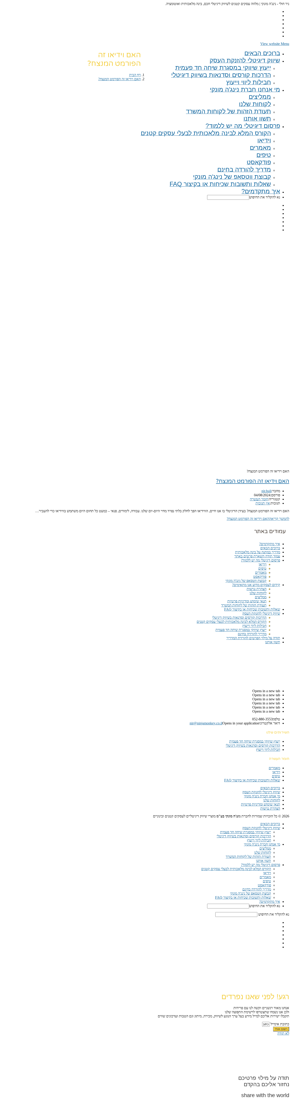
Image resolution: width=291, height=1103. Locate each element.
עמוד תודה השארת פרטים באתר (257, 556)
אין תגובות (263, 503)
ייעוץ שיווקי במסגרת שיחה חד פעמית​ (241, 630)
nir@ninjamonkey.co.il (206, 723)
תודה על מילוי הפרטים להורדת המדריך (253, 638)
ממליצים (260, 597)
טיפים (262, 568)
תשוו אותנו (272, 642)
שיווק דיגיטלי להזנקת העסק (261, 613)
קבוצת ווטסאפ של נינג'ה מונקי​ (246, 581)
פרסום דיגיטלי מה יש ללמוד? (260, 560)
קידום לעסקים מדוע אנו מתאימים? (256, 585)
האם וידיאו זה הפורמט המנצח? (252, 481)
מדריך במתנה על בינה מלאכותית (257, 552)
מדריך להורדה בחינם (252, 634)
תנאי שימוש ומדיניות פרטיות (246, 601)
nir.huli (266, 491)
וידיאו (262, 564)
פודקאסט (259, 577)
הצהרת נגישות (256, 589)
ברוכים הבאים (270, 548)
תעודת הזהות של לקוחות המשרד (243, 605)
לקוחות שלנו (258, 593)
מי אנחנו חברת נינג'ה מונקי (262, 796)
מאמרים (260, 572)
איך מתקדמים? (269, 544)
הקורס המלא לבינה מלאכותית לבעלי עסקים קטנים (231, 622)
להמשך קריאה (258, 519)
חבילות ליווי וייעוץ (254, 626)
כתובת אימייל (279, 1024)
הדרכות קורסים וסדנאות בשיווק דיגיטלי (239, 617)
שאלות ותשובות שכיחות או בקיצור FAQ (252, 609)
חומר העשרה (259, 499)
